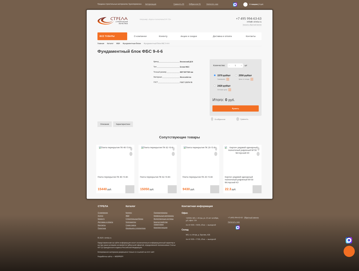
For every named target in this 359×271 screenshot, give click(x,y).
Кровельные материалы (164, 216)
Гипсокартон (131, 222)
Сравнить (178, 4)
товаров (253, 4)
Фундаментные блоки (132, 43)
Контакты (251, 36)
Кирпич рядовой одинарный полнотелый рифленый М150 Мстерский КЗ (239, 180)
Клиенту (163, 36)
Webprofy (119, 256)
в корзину (129, 189)
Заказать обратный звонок (252, 25)
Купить (235, 108)
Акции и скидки (189, 36)
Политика (102, 228)
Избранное (195, 4)
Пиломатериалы (160, 213)
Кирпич (129, 213)
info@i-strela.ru (254, 21)
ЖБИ (118, 43)
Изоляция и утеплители (136, 228)
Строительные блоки (134, 219)
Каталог (110, 43)
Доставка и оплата (222, 36)
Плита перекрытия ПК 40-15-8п (113, 177)
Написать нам (212, 4)
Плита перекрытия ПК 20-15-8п (197, 177)
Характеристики (123, 124)
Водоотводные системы (163, 219)
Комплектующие (160, 228)
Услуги (100, 216)
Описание (104, 124)
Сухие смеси (131, 225)
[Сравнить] (238, 119)
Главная (100, 43)
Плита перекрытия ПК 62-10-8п (155, 177)
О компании (140, 36)
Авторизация (150, 4)
